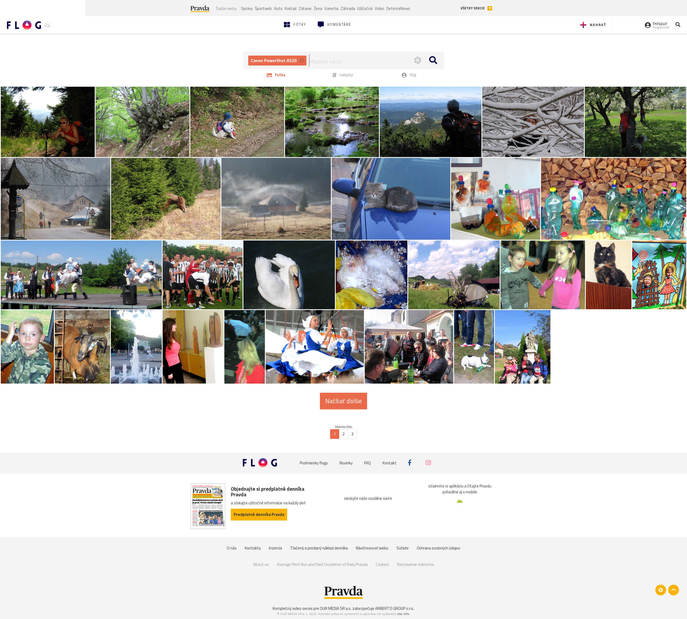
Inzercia (275, 548)
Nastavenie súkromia (415, 564)
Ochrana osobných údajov (438, 548)
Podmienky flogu (314, 463)
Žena (318, 8)
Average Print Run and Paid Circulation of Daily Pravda (322, 564)
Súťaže (402, 548)
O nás (232, 548)
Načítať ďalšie (343, 401)
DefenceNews (398, 8)
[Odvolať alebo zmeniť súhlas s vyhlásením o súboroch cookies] (660, 590)
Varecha (331, 8)
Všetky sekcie (473, 8)
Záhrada (348, 8)
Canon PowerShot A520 (274, 60)
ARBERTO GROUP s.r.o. (394, 608)
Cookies (382, 564)
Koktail (291, 8)
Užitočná (364, 8)
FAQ (367, 463)
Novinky (346, 463)
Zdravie (305, 8)
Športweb (263, 8)
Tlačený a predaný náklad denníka (319, 548)
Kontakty (253, 548)
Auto (278, 8)
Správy (247, 8)
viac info (403, 613)
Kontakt (389, 463)
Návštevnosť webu (372, 548)
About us (261, 564)
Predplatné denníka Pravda (259, 514)
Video (379, 8)
